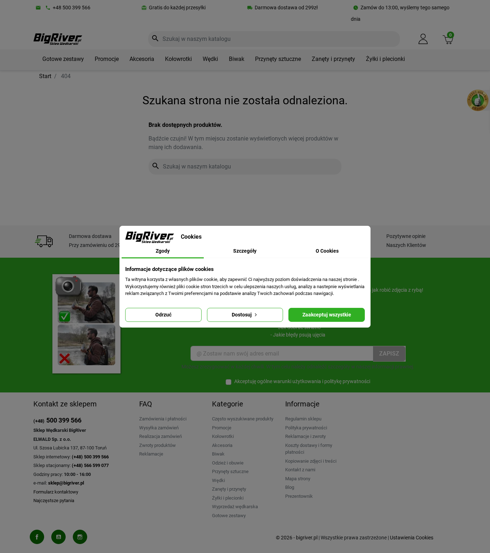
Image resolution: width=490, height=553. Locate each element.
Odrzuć (163, 315)
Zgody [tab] (163, 251)
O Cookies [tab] (327, 251)
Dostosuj (242, 315)
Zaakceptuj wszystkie (326, 315)
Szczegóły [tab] (244, 251)
